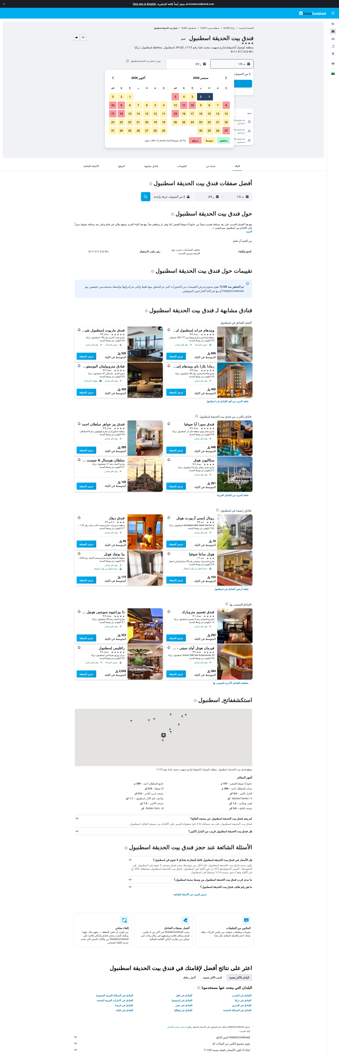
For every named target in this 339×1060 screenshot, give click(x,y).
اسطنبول (192, 27)
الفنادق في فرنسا (124, 1005)
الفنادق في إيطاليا (183, 1010)
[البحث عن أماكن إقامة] (333, 31)
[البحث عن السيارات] (333, 38)
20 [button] (226, 122)
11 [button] (183, 105)
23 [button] (200, 122)
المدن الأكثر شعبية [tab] (212, 977)
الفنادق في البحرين (241, 1005)
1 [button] (209, 97)
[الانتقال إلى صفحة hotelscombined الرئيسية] (312, 13)
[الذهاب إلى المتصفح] (333, 53)
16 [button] (200, 114)
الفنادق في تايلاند (124, 1010)
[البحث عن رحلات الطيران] (333, 24)
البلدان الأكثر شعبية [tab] (239, 977)
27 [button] (226, 131)
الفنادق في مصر (184, 1005)
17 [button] (192, 114)
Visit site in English (144, 4)
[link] (227, 401)
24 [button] (192, 122)
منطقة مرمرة (213, 27)
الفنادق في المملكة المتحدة (237, 1010)
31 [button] (112, 131)
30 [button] (200, 131)
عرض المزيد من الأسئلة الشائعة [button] (190, 894)
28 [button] (217, 131)
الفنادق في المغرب (241, 995)
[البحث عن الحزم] (333, 46)
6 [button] (226, 105)
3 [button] (192, 97)
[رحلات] (333, 63)
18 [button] (183, 114)
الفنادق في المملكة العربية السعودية (114, 995)
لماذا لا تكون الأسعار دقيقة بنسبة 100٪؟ (227, 1050)
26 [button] (175, 122)
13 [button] (226, 114)
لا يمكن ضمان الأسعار (176, 1026)
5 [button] (175, 97)
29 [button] (209, 131)
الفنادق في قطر (184, 995)
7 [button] (218, 105)
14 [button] (217, 114)
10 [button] (192, 105)
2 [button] (201, 97)
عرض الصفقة (176, 356)
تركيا (233, 27)
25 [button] (183, 122)
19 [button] (175, 114)
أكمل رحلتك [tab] (189, 977)
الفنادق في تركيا (243, 1000)
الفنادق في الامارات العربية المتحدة (115, 1000)
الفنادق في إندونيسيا (182, 1000)
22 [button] (209, 122)
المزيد (249, 231)
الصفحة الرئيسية (246, 27)
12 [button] (175, 105)
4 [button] (184, 97)
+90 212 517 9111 (242, 51)
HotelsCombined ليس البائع (233, 1037)
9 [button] (201, 105)
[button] (4, 4)
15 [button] (209, 114)
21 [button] (217, 122)
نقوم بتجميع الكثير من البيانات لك (231, 1043)
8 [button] (209, 105)
